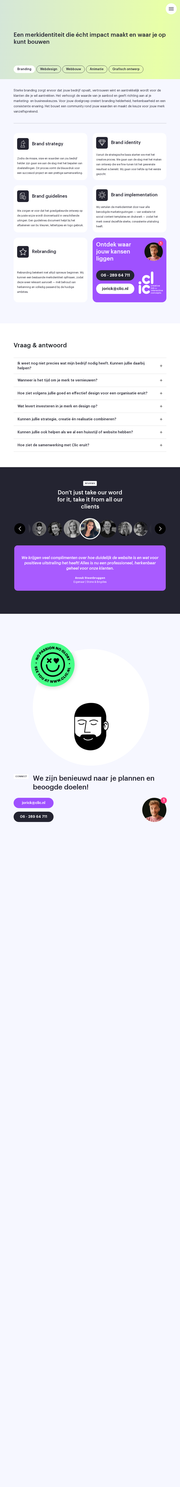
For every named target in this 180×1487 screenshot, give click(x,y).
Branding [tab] (24, 69)
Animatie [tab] (97, 69)
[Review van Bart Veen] (39, 529)
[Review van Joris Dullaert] (141, 529)
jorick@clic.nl (115, 289)
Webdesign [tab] (48, 69)
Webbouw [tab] (73, 69)
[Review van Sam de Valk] (55, 529)
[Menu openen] (171, 8)
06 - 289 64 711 (115, 275)
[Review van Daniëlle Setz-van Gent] (125, 529)
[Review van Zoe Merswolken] (73, 529)
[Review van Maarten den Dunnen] (107, 529)
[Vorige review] (19, 528)
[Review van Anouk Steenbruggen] (90, 528)
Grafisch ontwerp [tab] (126, 69)
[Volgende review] (160, 528)
